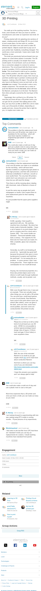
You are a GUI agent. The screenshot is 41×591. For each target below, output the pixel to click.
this (25, 357)
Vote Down (10, 212)
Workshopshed (12, 428)
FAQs (22, 580)
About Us (3, 580)
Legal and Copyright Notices (18, 583)
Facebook (15, 545)
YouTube (34, 545)
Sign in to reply (12, 119)
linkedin (25, 545)
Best (20, 157)
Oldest (14, 157)
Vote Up (7, 212)
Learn (3, 556)
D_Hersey (14, 217)
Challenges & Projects (7, 566)
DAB (10, 142)
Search (22, 7)
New (38, 13)
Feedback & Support (13, 580)
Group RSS (20, 531)
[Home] (8, 7)
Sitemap (30, 583)
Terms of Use (29, 580)
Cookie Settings (6, 586)
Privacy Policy (5, 583)
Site (18, 7)
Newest (26, 157)
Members (4, 552)
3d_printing (9, 482)
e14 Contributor (12, 24)
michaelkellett (13, 128)
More (6, 12)
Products (3, 570)
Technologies (5, 561)
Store (2, 575)
